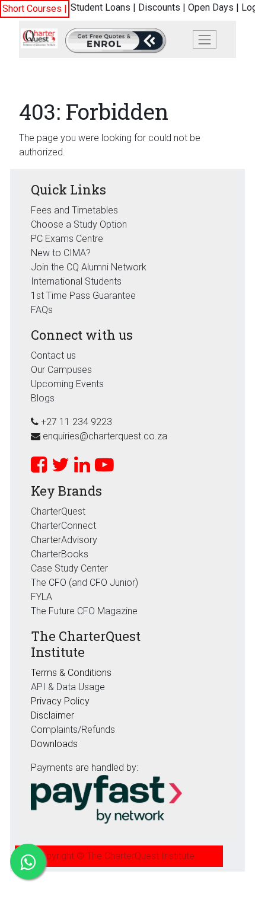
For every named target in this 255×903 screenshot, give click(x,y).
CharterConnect (63, 525)
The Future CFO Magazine (84, 611)
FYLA (41, 596)
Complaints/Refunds (73, 729)
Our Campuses (61, 369)
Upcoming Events (67, 384)
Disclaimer (52, 715)
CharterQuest (58, 511)
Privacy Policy (60, 701)
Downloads (54, 743)
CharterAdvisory (64, 539)
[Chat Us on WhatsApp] (28, 861)
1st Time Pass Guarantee (84, 295)
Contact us (53, 355)
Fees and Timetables (74, 210)
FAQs (42, 309)
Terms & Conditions (71, 672)
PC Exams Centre (67, 238)
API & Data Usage (68, 687)
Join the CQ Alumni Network (88, 267)
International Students (76, 281)
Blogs (43, 398)
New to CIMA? (61, 253)
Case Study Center (69, 568)
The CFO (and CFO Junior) (84, 582)
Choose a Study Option (79, 224)
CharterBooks (59, 554)
